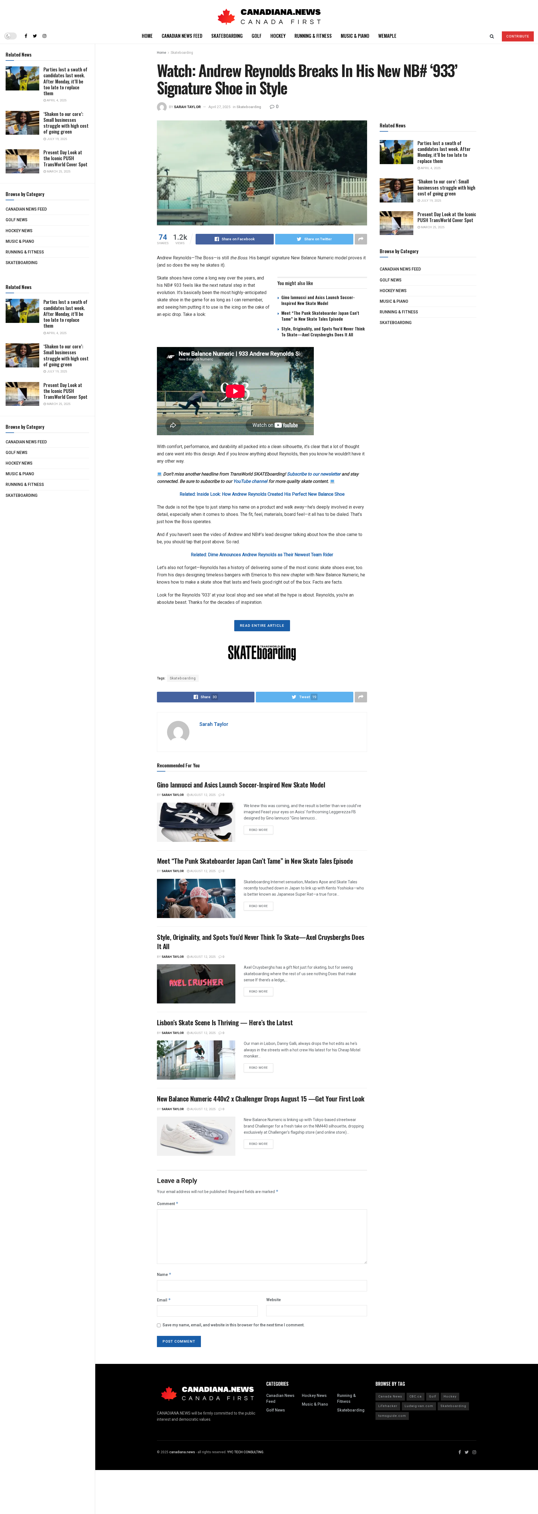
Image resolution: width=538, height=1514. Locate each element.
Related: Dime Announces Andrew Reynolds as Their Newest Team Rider (262, 554)
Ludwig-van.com (419, 1406)
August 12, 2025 (202, 795)
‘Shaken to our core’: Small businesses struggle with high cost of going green (66, 122)
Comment (167, 1204)
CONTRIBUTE (517, 36)
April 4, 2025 (56, 100)
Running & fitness (25, 252)
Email (164, 1300)
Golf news (16, 220)
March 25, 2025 (58, 171)
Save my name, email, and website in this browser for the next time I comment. (234, 1325)
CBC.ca (415, 1396)
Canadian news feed (26, 209)
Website (273, 1300)
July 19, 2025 (56, 139)
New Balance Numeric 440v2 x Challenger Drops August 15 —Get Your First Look (261, 1098)
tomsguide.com (392, 1415)
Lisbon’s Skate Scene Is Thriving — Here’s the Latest (225, 1022)
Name (164, 1275)
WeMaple (387, 35)
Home (147, 35)
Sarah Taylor (187, 107)
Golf (256, 35)
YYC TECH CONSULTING (245, 1452)
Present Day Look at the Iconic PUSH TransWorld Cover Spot (65, 158)
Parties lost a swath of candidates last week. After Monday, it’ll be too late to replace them (65, 81)
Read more (258, 830)
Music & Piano (20, 241)
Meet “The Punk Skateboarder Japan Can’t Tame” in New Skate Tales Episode (320, 316)
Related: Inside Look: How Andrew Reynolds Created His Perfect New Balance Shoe (262, 494)
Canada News (390, 1396)
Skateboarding (22, 263)
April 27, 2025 (219, 107)
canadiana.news (182, 1452)
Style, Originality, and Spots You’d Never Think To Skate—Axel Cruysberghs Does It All (323, 331)
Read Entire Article (262, 625)
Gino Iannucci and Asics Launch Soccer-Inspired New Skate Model (318, 300)
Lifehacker (387, 1406)
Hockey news (19, 231)
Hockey (278, 35)
